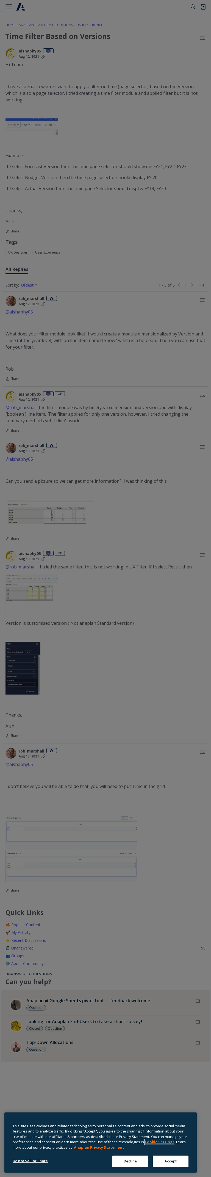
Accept (171, 1161)
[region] (100, 1142)
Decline (130, 1161)
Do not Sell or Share (30, 1160)
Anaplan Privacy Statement (99, 1147)
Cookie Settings (159, 1141)
